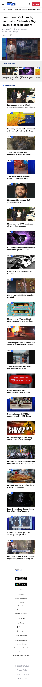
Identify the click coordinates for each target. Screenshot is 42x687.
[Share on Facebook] (8, 35)
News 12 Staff (6, 29)
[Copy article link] (13, 35)
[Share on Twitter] (11, 35)
